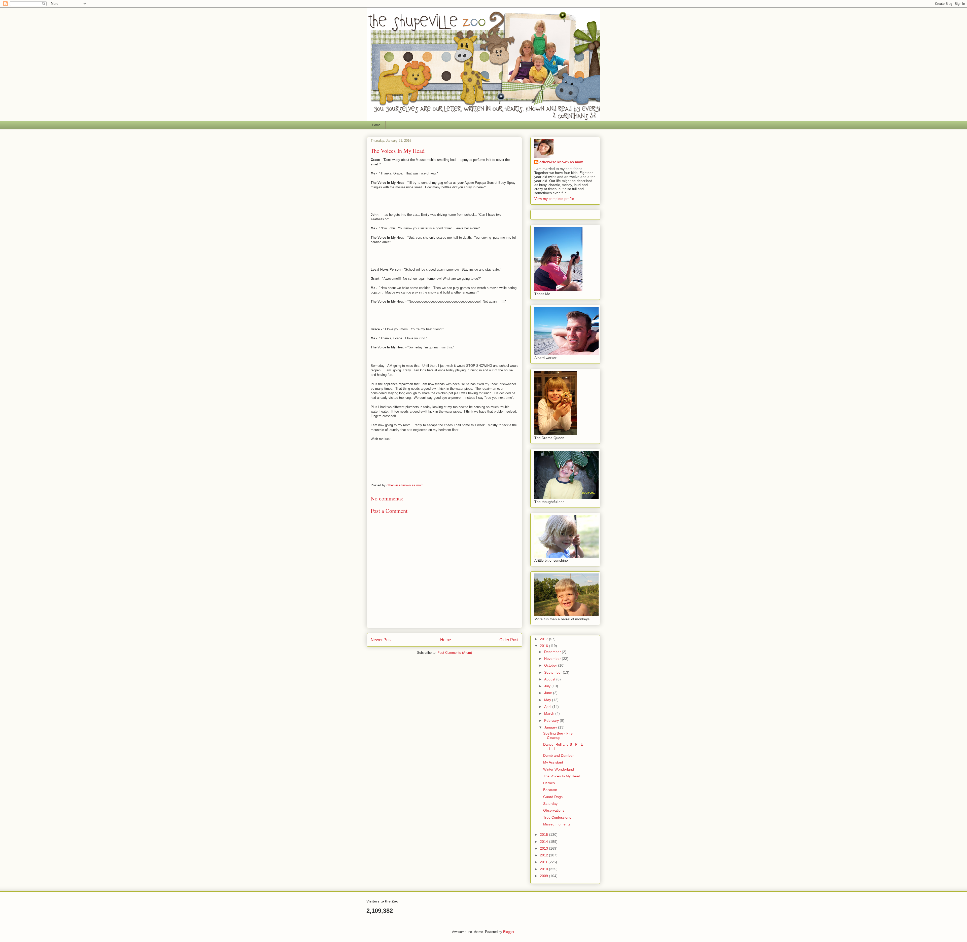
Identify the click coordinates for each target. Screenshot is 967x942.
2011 (544, 862)
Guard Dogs (553, 797)
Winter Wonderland (558, 769)
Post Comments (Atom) (454, 653)
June (548, 693)
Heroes (549, 783)
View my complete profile (554, 199)
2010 (544, 869)
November (553, 659)
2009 (544, 876)
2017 (544, 639)
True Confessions (557, 817)
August (550, 679)
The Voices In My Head (561, 776)
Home (376, 125)
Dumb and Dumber (558, 755)
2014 (544, 842)
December (553, 652)
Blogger (508, 932)
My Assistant (553, 762)
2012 (544, 855)
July (547, 686)
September (553, 672)
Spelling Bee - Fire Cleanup (558, 735)
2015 (544, 834)
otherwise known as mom (561, 162)
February (552, 720)
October (551, 665)
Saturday (550, 804)
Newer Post (381, 640)
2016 (544, 646)
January (551, 727)
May (548, 700)
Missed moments (556, 824)
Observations (553, 810)
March (549, 713)
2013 (544, 848)
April (548, 707)
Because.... (552, 790)
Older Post (508, 640)
